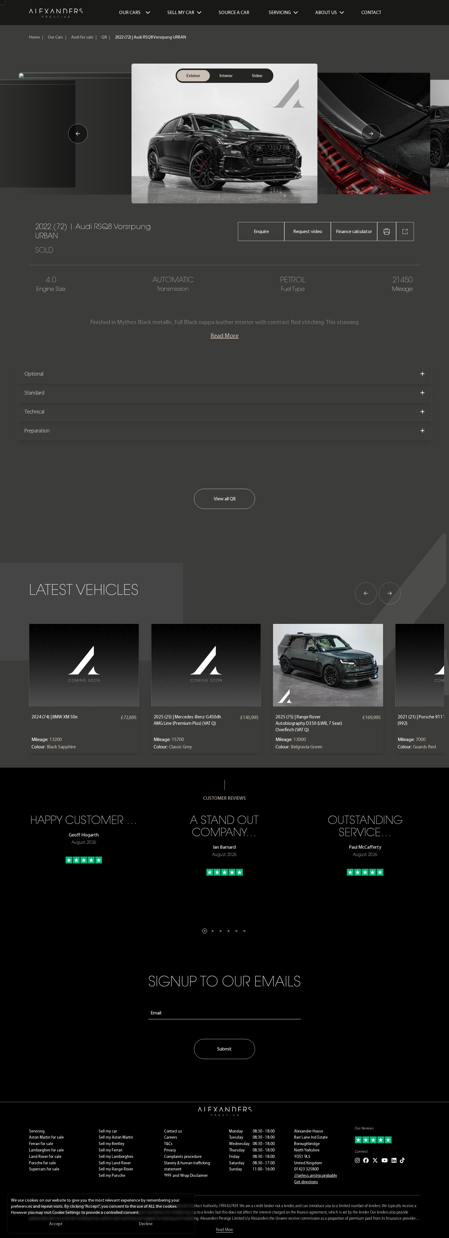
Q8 (104, 37)
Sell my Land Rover (115, 1163)
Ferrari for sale (41, 1143)
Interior (226, 75)
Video (257, 75)
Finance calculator (354, 231)
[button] (205, 931)
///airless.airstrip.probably (315, 1175)
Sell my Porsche (112, 1175)
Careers (170, 1137)
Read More (224, 335)
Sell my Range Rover (116, 1169)
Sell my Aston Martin (116, 1137)
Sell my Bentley (111, 1143)
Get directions (306, 1182)
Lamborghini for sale (46, 1150)
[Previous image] (78, 133)
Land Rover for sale (45, 1156)
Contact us (173, 1131)
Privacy (170, 1150)
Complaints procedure (183, 1156)
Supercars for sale (44, 1169)
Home (34, 37)
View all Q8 (224, 499)
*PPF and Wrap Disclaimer (186, 1175)
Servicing (37, 1131)
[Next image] (371, 133)
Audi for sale (82, 37)
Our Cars (130, 12)
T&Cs (168, 1143)
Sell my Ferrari (110, 1150)
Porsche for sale (42, 1163)
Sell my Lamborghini (116, 1156)
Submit (224, 1049)
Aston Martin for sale (46, 1137)
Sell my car (108, 1131)
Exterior (193, 75)
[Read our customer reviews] (387, 1140)
